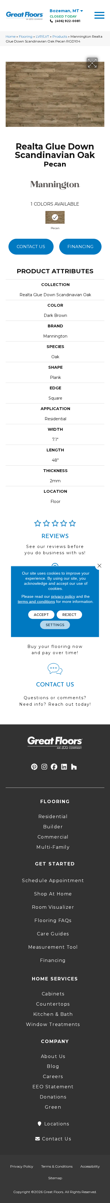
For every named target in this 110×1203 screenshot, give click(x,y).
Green (53, 1107)
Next (104, 217)
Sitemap (55, 1178)
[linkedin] (64, 767)
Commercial (53, 837)
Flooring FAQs (53, 920)
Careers (53, 1076)
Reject (69, 615)
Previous (8, 217)
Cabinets (53, 994)
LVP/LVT (42, 36)
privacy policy (63, 596)
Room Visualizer (53, 907)
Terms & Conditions (56, 1166)
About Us (53, 1056)
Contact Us (31, 246)
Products (59, 36)
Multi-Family (53, 847)
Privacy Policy (21, 1166)
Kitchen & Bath (53, 1014)
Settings (55, 625)
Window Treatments (53, 1024)
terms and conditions (36, 601)
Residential (53, 816)
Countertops (53, 1004)
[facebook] (54, 767)
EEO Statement (53, 1086)
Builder (53, 826)
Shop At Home (53, 894)
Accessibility (90, 1166)
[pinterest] (34, 767)
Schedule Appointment (53, 880)
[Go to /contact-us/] (55, 687)
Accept (41, 615)
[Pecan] (55, 217)
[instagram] (44, 767)
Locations (56, 1124)
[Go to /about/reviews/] (55, 540)
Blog (53, 1066)
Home (11, 36)
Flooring (25, 36)
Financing (80, 246)
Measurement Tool (53, 947)
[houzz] (74, 767)
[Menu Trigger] (99, 15)
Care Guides (53, 934)
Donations (53, 1097)
